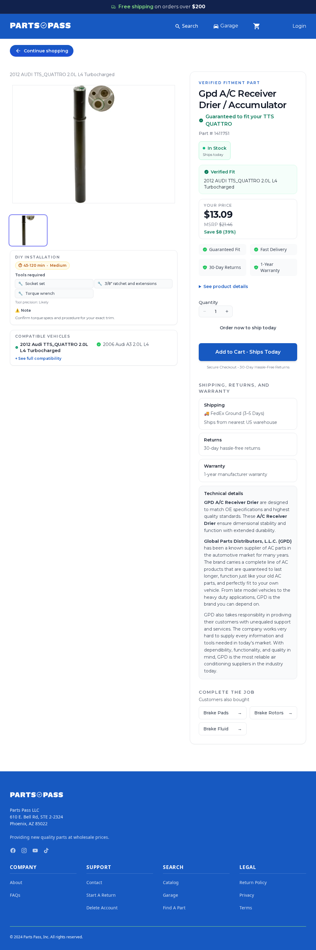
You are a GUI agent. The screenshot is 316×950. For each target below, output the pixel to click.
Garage (229, 26)
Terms (245, 908)
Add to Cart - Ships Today (248, 352)
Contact (94, 882)
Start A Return (101, 895)
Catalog (171, 882)
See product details (225, 286)
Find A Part (174, 908)
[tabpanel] (93, 144)
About (16, 882)
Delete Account (102, 908)
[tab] (28, 230)
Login (299, 26)
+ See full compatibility (38, 358)
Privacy (246, 895)
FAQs (15, 895)
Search (190, 25)
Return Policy (253, 882)
